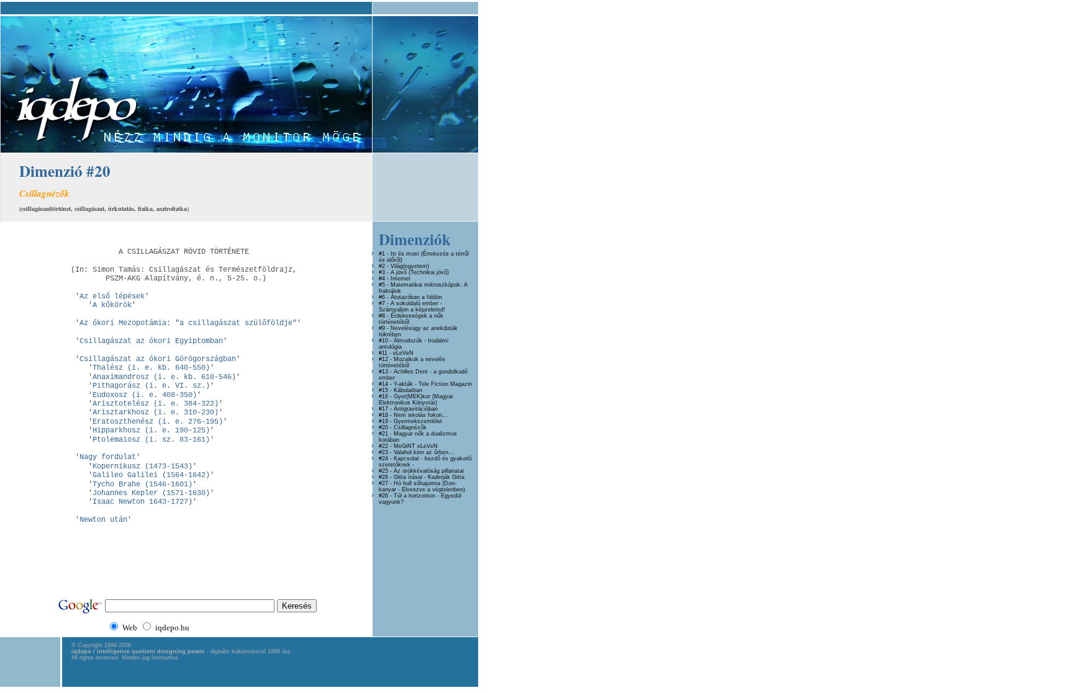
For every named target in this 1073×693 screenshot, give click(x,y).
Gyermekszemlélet (418, 421)
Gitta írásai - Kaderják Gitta (429, 477)
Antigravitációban (416, 409)
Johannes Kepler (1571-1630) (151, 493)
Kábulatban (408, 390)
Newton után (103, 520)
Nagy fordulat (107, 457)
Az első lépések (112, 296)
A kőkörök (112, 305)
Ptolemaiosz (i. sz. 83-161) (151, 440)
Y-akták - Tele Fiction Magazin (433, 384)
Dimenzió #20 (65, 170)
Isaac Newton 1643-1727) (142, 502)
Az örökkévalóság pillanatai (429, 471)
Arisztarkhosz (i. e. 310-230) (156, 412)
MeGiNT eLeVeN (416, 446)
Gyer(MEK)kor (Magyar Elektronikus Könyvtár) (416, 399)
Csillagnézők (410, 427)
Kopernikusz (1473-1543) (142, 466)
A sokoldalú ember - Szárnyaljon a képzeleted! (412, 306)
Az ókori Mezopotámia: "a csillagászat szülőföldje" (188, 323)
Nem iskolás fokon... (421, 415)
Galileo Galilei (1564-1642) (151, 475)
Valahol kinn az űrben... (424, 452)
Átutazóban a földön (416, 297)
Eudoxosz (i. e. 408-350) (145, 395)
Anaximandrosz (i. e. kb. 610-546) (164, 377)
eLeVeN (403, 353)
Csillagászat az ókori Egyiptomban (151, 341)
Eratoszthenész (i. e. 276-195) (158, 422)
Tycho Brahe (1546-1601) (142, 484)
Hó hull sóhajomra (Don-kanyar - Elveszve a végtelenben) (422, 486)
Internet (400, 278)
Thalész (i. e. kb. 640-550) (151, 368)
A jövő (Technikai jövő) (420, 272)
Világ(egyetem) (410, 266)
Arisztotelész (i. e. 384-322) (156, 404)
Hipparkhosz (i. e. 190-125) (151, 430)
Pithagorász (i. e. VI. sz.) (151, 386)
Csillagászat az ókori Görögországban (157, 359)
